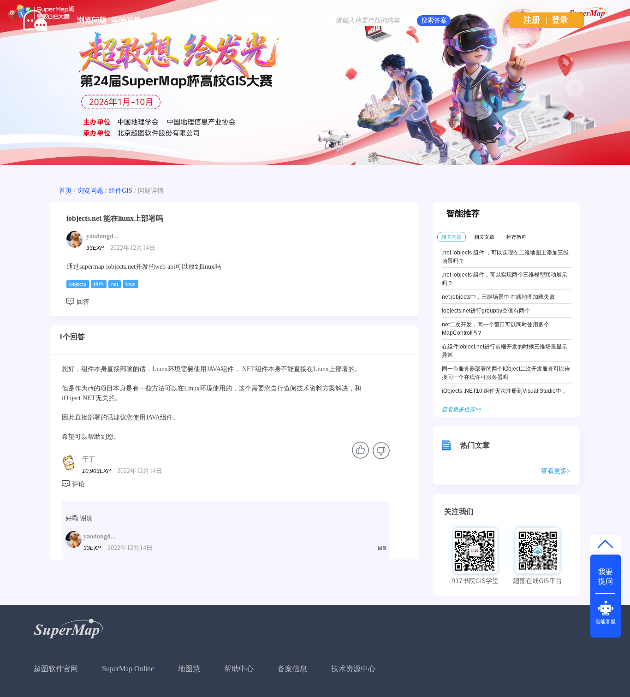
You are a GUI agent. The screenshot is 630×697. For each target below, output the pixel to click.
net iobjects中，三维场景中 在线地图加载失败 (498, 297)
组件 (99, 284)
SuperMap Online (128, 669)
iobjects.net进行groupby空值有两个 (486, 310)
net (114, 284)
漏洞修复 (262, 20)
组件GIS (120, 190)
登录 (560, 19)
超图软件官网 (56, 669)
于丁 (88, 459)
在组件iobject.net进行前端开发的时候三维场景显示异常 (504, 350)
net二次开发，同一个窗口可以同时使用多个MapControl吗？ (495, 328)
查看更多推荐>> (461, 409)
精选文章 (160, 20)
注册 (531, 19)
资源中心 (228, 20)
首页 (65, 190)
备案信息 (292, 669)
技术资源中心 (353, 669)
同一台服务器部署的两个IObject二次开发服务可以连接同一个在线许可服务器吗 (506, 373)
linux (130, 284)
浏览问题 (92, 20)
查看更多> (556, 470)
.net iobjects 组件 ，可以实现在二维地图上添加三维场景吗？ (505, 256)
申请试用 (194, 20)
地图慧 (189, 669)
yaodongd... (102, 236)
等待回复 (126, 20)
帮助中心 (239, 669)
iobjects (77, 284)
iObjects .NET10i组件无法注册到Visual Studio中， (504, 391)
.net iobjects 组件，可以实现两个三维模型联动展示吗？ (504, 279)
